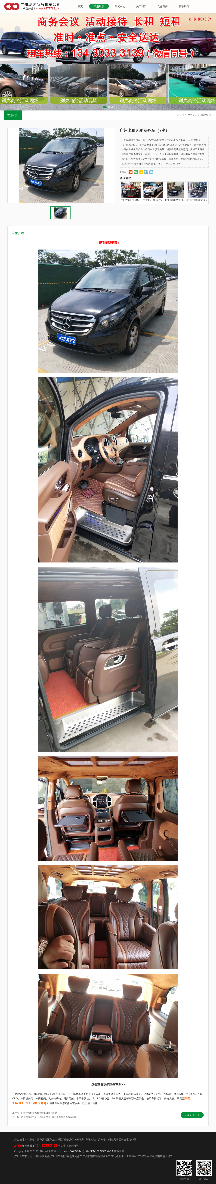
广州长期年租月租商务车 (97, 1156)
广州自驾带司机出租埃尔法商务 (32, 1156)
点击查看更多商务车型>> (108, 1084)
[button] (105, 107)
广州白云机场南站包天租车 (157, 1156)
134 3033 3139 (200, 20)
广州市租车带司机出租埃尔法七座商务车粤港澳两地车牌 (49, 1117)
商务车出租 (206, 115)
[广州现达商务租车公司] (33, 6)
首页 (181, 115)
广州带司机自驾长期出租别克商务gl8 (39, 1112)
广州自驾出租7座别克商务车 (66, 1156)
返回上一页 (193, 1115)
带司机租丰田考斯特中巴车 (126, 1156)
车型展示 (192, 115)
